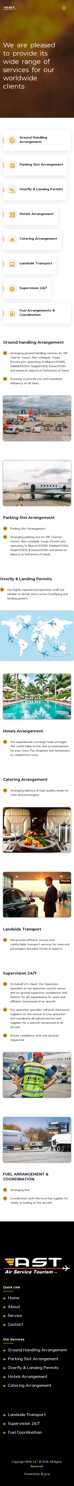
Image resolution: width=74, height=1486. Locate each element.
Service (14, 1315)
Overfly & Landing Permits (33, 1367)
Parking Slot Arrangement (32, 1358)
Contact (15, 1324)
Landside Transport (26, 1414)
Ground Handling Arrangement (37, 1350)
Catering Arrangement (29, 1385)
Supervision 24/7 (23, 1423)
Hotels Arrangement (27, 1376)
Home (13, 1298)
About (13, 1306)
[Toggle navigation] (64, 8)
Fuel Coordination (24, 1432)
